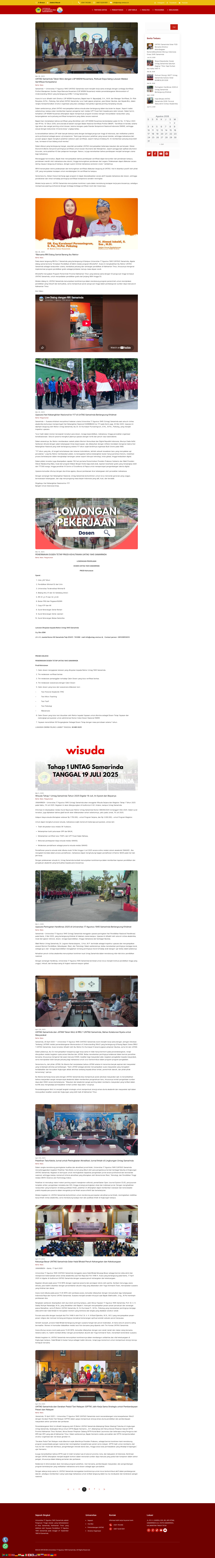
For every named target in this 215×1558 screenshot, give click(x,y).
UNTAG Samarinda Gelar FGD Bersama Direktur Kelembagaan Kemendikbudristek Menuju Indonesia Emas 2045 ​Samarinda (162, 49)
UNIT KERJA (132, 10)
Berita (37, 85)
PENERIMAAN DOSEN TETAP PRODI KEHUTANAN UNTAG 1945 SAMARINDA (71, 554)
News (41, 85)
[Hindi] (19, 1555)
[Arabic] (6, 1555)
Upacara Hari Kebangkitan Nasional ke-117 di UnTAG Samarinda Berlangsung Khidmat (75, 414)
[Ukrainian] (52, 1555)
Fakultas (145, 10)
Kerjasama (173, 10)
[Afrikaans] (3, 1555)
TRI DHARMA (159, 10)
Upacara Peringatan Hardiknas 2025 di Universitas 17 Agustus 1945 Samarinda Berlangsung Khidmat (83, 926)
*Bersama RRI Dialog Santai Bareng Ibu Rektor (57, 254)
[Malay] (35, 1555)
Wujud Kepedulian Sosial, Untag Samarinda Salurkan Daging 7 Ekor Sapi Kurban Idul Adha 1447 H (161, 65)
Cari (174, 27)
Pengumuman (44, 418)
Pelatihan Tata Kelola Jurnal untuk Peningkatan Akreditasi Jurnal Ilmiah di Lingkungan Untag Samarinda (84, 1160)
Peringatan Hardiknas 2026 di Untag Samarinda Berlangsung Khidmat (166, 89)
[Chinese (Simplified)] (10, 1555)
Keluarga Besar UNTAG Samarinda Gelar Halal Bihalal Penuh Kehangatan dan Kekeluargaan (78, 1261)
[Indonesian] (23, 1555)
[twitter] (149, 154)
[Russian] (42, 1555)
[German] (16, 1555)
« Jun (162, 144)
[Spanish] (45, 1555)
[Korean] (32, 1555)
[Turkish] (48, 1555)
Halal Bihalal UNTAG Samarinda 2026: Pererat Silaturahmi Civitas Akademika (166, 101)
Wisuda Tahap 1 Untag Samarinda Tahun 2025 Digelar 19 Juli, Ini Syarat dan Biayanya (75, 796)
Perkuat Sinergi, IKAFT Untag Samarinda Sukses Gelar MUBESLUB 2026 (166, 77)
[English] (13, 1555)
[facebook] (155, 154)
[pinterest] (166, 154)
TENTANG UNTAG (100, 10)
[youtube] (160, 154)
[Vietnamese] (55, 1555)
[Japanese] (29, 1555)
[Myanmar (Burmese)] (39, 1555)
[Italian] (26, 1555)
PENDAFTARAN (117, 10)
